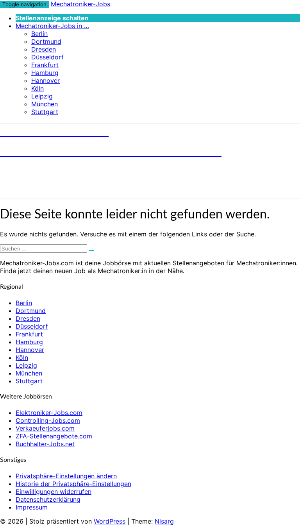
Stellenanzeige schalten (52, 18)
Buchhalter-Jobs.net (45, 444)
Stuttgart (44, 112)
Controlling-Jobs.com (48, 420)
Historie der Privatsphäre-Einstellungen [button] (73, 484)
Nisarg (164, 521)
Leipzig (42, 96)
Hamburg (45, 73)
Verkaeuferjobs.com (45, 428)
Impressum (32, 507)
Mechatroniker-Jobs (80, 4)
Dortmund (46, 41)
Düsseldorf (47, 57)
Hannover (45, 80)
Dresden (43, 49)
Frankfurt (45, 65)
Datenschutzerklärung (48, 499)
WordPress (109, 521)
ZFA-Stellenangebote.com (54, 436)
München (44, 104)
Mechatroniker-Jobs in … (52, 26)
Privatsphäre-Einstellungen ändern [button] (66, 476)
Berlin (39, 34)
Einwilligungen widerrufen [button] (53, 491)
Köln (37, 88)
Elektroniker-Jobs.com (49, 413)
